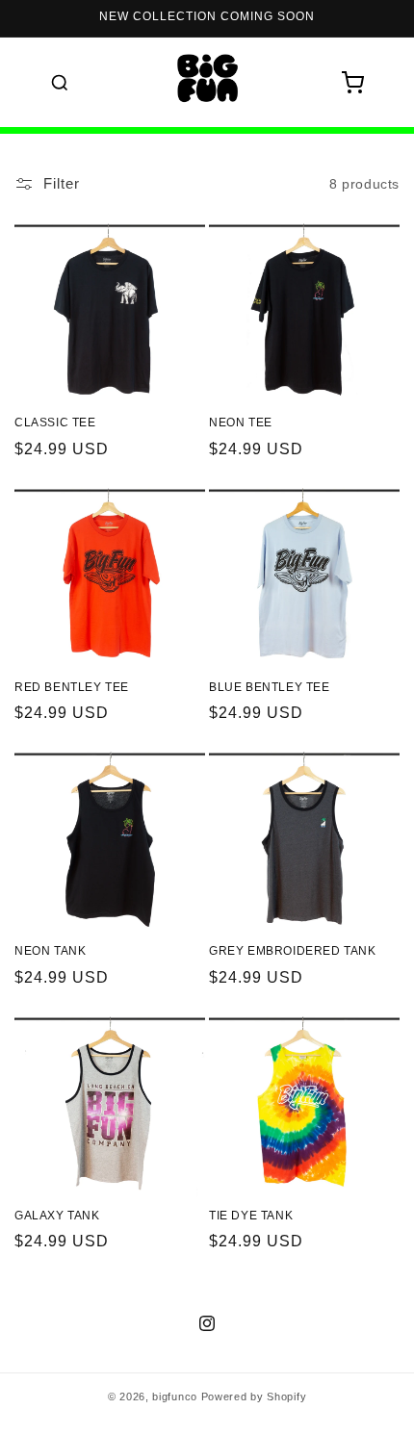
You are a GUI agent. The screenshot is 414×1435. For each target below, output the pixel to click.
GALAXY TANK (57, 1215)
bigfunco (174, 1396)
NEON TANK (50, 951)
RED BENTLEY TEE (71, 687)
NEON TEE (240, 422)
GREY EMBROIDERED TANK (292, 951)
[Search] (60, 83)
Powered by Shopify (254, 1396)
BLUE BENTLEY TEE (269, 687)
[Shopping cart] (352, 83)
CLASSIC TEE (55, 422)
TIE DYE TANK (251, 1215)
